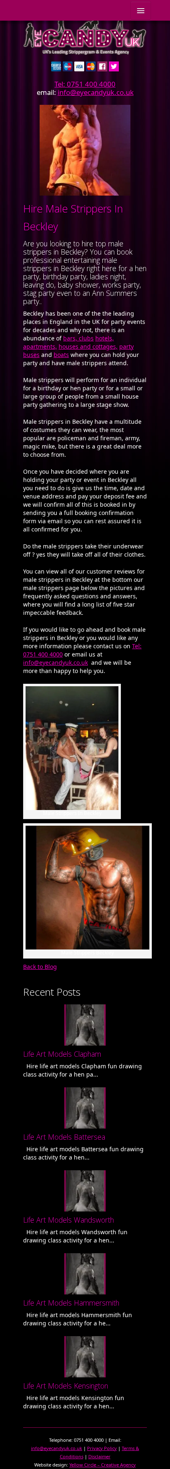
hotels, (104, 338)
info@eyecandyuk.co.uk (96, 92)
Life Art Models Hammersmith (71, 1303)
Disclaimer (99, 1456)
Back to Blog (40, 967)
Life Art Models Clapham (62, 1054)
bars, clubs (78, 338)
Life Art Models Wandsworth (68, 1220)
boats (61, 355)
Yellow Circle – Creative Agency (102, 1465)
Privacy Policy (102, 1448)
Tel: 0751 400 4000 (85, 84)
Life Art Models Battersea (64, 1137)
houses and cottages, (88, 346)
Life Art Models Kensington (65, 1386)
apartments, (40, 346)
